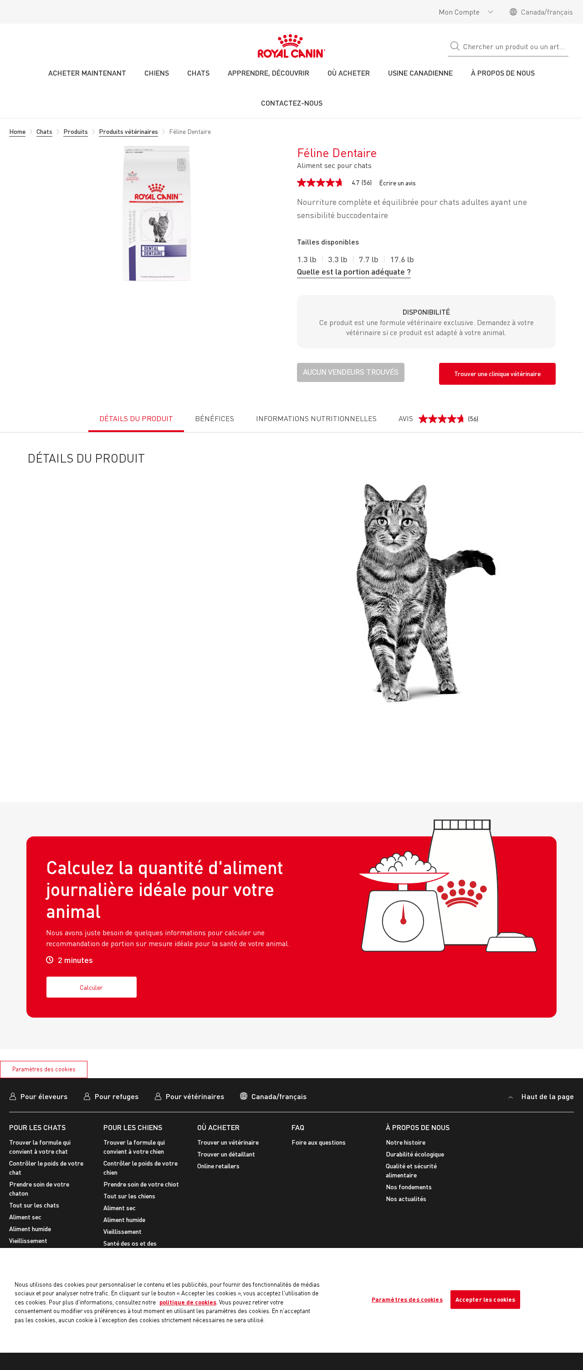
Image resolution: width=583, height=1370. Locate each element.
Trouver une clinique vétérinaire (497, 373)
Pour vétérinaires (195, 1096)
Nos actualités (406, 1198)
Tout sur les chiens (129, 1196)
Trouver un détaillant (226, 1154)
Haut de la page (547, 1096)
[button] (350, 372)
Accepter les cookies (485, 1299)
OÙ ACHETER (218, 1127)
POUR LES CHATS (37, 1127)
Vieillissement (28, 1240)
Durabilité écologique (415, 1154)
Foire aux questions (319, 1142)
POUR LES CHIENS (132, 1127)
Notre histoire (405, 1142)
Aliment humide (30, 1228)
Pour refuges (116, 1096)
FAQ (298, 1127)
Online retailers (218, 1166)
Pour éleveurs (43, 1096)
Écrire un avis (397, 183)
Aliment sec (25, 1217)
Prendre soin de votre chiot (141, 1184)
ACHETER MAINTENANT (87, 72)
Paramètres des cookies (44, 1069)
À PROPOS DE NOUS (418, 1127)
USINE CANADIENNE (420, 72)
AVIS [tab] (438, 423)
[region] (291, 1300)
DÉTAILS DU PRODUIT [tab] (136, 418)
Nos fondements (409, 1187)
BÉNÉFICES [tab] (214, 418)
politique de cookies (187, 1302)
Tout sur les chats (34, 1205)
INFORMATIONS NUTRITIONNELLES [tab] (316, 418)
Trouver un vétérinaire (228, 1142)
